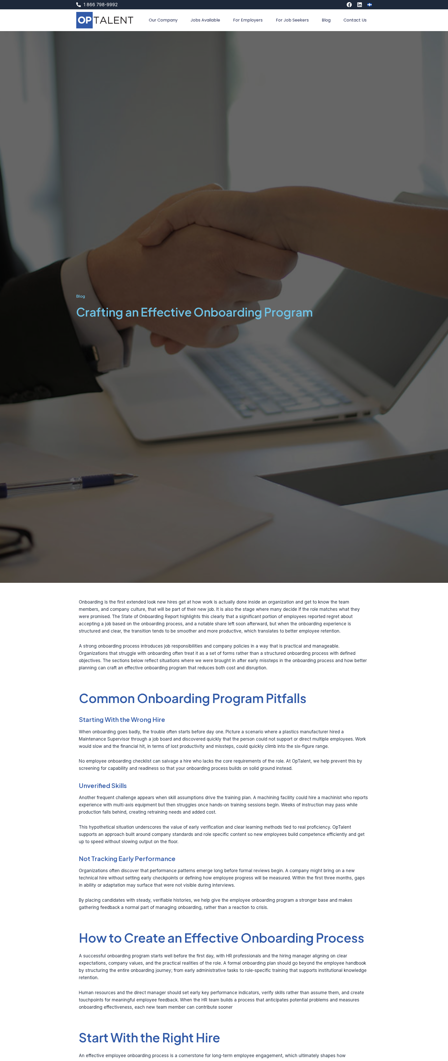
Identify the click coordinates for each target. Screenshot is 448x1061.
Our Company (163, 20)
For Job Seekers (292, 20)
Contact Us (355, 20)
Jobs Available (205, 20)
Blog (326, 20)
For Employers (248, 20)
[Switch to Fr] (369, 4)
